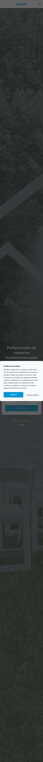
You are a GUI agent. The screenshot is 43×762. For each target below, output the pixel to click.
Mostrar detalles (33, 395)
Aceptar (13, 395)
